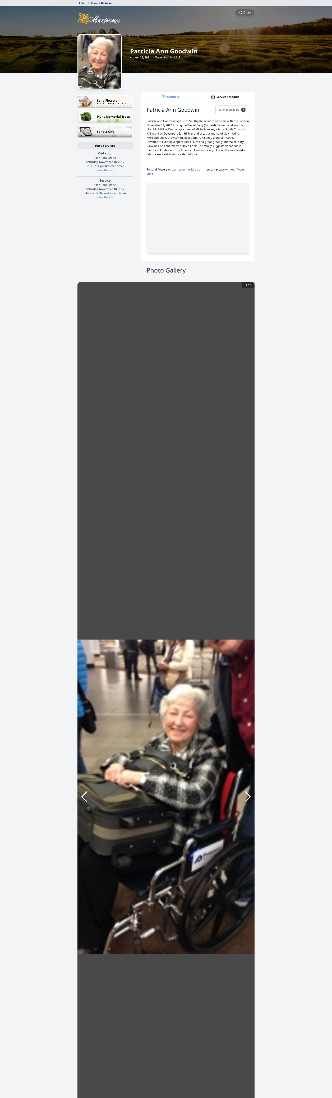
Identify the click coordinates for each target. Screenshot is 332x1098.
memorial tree (190, 169)
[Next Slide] (248, 797)
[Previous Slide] (84, 797)
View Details (105, 170)
